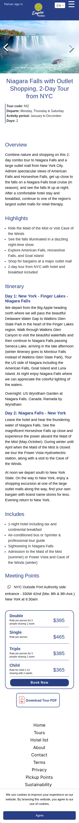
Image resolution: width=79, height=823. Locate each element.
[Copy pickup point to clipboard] (9, 587)
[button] (5, 46)
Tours (39, 732)
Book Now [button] (39, 682)
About (39, 747)
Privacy (39, 769)
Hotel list (39, 740)
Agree (40, 815)
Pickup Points (39, 777)
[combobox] (60, 5)
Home (39, 725)
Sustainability (38, 784)
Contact (39, 754)
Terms (39, 762)
